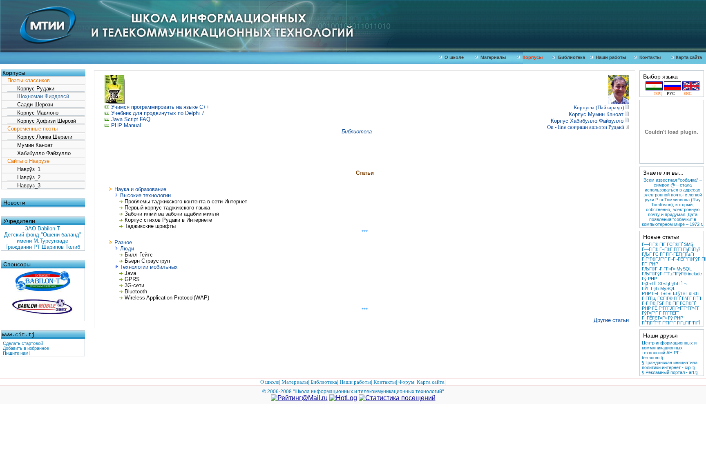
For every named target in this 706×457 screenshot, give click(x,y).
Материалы (492, 57)
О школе (453, 57)
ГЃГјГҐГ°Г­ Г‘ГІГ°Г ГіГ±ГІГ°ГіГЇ (671, 322)
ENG (685, 93)
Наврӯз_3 (23, 185)
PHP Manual (126, 125)
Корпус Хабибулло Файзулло (587, 121)
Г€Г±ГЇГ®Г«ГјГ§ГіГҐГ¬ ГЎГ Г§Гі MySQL (664, 286)
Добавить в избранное (26, 348)
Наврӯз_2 (23, 177)
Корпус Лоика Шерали (39, 137)
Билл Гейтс (139, 255)
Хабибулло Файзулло (39, 153)
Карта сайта (688, 57)
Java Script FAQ (130, 119)
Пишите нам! (16, 353)
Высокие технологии (145, 195)
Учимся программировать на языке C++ (160, 107)
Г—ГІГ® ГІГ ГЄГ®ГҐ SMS (667, 244)
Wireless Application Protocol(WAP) (167, 298)
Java (130, 273)
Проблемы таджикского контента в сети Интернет (185, 201)
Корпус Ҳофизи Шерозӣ (41, 121)
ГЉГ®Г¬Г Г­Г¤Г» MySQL (667, 268)
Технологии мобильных (149, 267)
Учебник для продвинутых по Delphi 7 (157, 113)
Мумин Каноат (30, 145)
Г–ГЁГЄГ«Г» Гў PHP (662, 317)
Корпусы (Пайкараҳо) (599, 107)
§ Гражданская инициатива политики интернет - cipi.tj (669, 365)
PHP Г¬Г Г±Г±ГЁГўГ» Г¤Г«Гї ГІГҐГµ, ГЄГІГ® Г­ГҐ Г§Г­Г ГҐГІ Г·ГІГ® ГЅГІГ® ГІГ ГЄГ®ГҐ (671, 298)
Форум (406, 382)
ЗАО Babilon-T (42, 228)
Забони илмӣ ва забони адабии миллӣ (172, 214)
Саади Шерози (30, 104)
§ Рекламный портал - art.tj (669, 372)
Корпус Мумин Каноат (596, 114)
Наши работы (609, 57)
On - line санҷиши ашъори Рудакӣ (585, 127)
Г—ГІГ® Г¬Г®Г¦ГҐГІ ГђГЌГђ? (671, 249)
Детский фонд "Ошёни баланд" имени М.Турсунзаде (42, 238)
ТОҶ (659, 93)
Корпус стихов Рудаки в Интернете (168, 220)
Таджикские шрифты (150, 226)
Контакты (649, 57)
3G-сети (134, 285)
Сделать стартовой (23, 343)
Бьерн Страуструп (147, 261)
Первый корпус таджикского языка (166, 208)
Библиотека (570, 57)
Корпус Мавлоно (32, 113)
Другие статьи (611, 320)
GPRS (132, 279)
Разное (123, 242)
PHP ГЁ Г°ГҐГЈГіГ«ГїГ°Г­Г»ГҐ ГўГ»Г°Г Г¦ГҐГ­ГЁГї (670, 310)
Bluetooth (136, 291)
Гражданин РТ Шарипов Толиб (42, 247)
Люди (127, 248)
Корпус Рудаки (30, 89)
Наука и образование (140, 189)
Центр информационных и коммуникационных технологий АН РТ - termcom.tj (669, 350)
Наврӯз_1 (23, 169)
